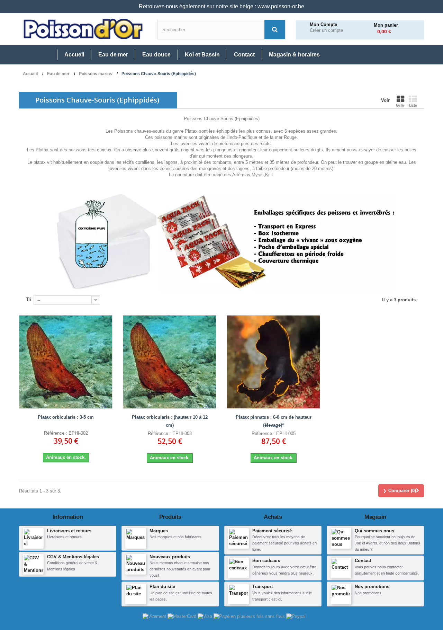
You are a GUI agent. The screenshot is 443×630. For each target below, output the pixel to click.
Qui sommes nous (374, 530)
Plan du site (162, 586)
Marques (159, 530)
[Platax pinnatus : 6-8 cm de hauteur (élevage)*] (273, 362)
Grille (400, 105)
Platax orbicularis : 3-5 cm (66, 417)
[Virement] (155, 616)
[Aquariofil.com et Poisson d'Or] (83, 29)
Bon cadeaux (266, 560)
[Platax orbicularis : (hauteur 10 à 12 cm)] (169, 362)
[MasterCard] (183, 616)
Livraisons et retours (69, 530)
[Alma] (250, 616)
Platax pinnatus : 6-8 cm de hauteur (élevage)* (273, 421)
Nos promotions (372, 586)
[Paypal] (296, 616)
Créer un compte (326, 30)
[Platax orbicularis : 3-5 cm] (65, 362)
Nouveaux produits (170, 556)
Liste (413, 105)
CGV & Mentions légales (73, 556)
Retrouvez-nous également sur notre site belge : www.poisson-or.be (221, 6)
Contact (363, 560)
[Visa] (206, 616)
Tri (28, 299)
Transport (262, 586)
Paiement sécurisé (272, 530)
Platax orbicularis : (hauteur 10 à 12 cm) (170, 421)
